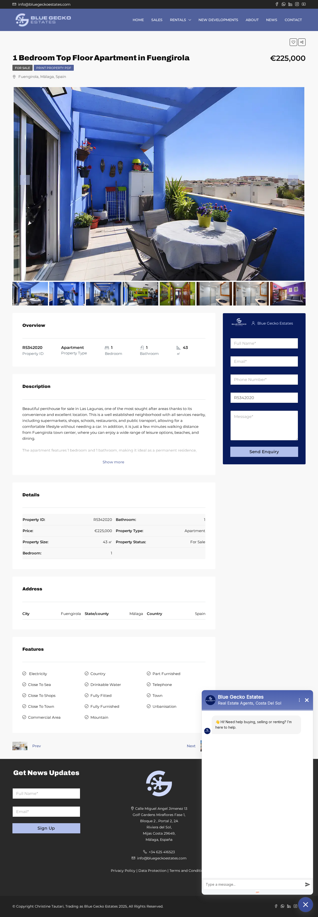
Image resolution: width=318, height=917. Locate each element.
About (252, 20)
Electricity (37, 673)
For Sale (22, 68)
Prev (36, 746)
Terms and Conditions (188, 870)
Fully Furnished (104, 706)
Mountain (99, 717)
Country (97, 673)
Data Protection (152, 870)
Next (191, 746)
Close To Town (41, 706)
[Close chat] (305, 904)
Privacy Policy (123, 870)
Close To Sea (39, 684)
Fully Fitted (101, 695)
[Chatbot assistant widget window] (257, 792)
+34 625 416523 (162, 852)
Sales (156, 20)
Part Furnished (166, 673)
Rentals (178, 20)
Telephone (162, 684)
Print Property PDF (53, 68)
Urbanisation (164, 706)
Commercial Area (44, 717)
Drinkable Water (105, 684)
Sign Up (46, 828)
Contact (293, 20)
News (271, 20)
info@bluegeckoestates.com (162, 858)
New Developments (218, 20)
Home (138, 20)
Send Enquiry (264, 451)
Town (157, 695)
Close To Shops (41, 695)
